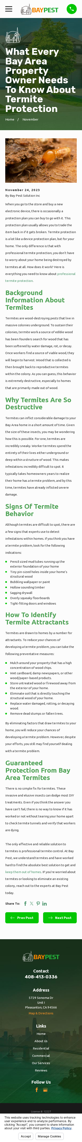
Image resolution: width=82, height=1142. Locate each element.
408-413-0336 (41, 976)
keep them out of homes (23, 872)
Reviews (41, 1070)
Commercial (41, 1055)
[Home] (39, 9)
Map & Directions (41, 1013)
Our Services (41, 1063)
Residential (41, 1048)
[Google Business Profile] (45, 1090)
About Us (41, 1041)
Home (41, 1033)
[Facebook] (36, 1090)
